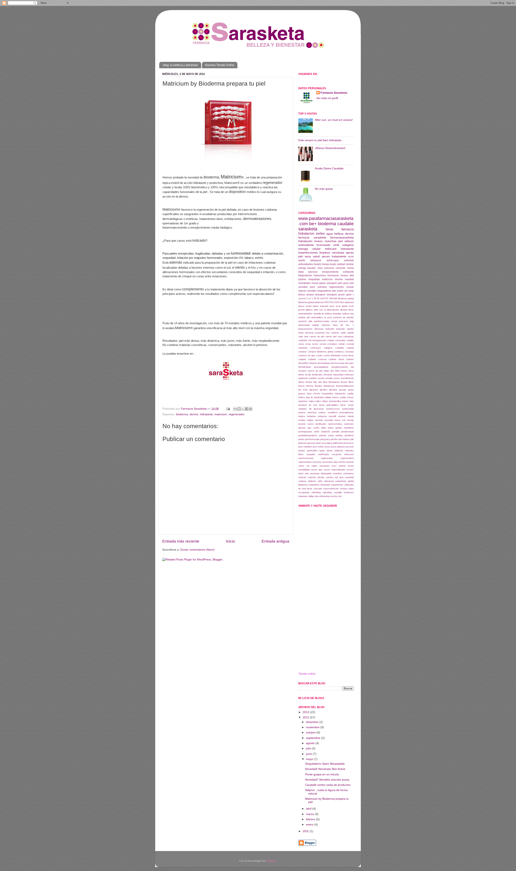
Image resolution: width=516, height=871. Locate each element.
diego (326, 371)
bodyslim (330, 329)
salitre (314, 466)
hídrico (301, 397)
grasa (351, 389)
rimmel (342, 462)
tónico (301, 294)
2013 (306, 712)
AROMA (333, 298)
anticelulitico (317, 317)
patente (322, 435)
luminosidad (348, 409)
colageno (348, 244)
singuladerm (324, 290)
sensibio (311, 290)
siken (301, 473)
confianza (339, 351)
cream (319, 355)
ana (352, 313)
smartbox (337, 473)
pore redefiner (305, 446)
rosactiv (350, 462)
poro (312, 287)
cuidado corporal (317, 359)
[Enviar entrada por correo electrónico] (228, 408)
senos (351, 466)
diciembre (312, 722)
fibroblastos (334, 382)
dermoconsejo (337, 363)
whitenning (324, 496)
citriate (341, 344)
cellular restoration (336, 340)
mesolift (332, 416)
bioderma (182, 414)
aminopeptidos (305, 313)
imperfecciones (308, 252)
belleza (338, 233)
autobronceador (321, 321)
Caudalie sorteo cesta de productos (328, 784)
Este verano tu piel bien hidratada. (320, 140)
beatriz (317, 264)
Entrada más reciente (180, 541)
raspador (310, 454)
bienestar (319, 329)
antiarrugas (333, 260)
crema (350, 268)
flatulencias (329, 386)
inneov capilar (339, 397)
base (335, 325)
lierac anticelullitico (329, 405)
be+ (313, 223)
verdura (343, 488)
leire (352, 401)
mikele (350, 416)
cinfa (336, 244)
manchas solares (317, 412)
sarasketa (307, 228)
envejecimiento (330, 271)
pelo (340, 283)
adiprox (309, 310)
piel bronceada (312, 439)
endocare (349, 374)
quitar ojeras (326, 450)
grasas (301, 393)
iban (308, 397)
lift (310, 409)
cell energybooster (317, 340)
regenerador (236, 414)
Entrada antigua (275, 541)
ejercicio (312, 271)
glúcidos (333, 389)
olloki (323, 428)
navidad (349, 279)
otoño (316, 431)
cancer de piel (316, 336)
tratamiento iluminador (319, 485)
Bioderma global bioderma (311, 302)
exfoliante (348, 271)
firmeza (309, 386)
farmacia (347, 229)
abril (309, 808)
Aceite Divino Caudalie (329, 168)
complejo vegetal (344, 348)
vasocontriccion (331, 488)
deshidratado (304, 367)
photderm (349, 435)
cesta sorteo (311, 344)
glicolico (323, 389)
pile (352, 439)
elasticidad (338, 374)
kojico (311, 401)
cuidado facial (336, 359)
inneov (318, 241)
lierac (330, 229)
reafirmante (323, 454)
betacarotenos (305, 329)
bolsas (325, 264)
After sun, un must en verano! (334, 119)
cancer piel (331, 336)
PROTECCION (331, 302)
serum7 (350, 469)
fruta (305, 389)
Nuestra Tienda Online (219, 65)
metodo (341, 416)
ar (325, 317)
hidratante (206, 414)
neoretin (319, 420)
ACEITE (324, 298)
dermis (194, 414)
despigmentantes (339, 367)
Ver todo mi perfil (327, 98)
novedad (329, 420)
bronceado (323, 244)
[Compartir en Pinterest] (251, 409)
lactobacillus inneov (339, 401)
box (328, 332)
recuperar (336, 454)
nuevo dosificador (317, 424)
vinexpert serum (336, 294)
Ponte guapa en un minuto (322, 774)
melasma (322, 416)
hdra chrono (313, 393)
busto (333, 264)
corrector (340, 268)
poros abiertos (338, 446)
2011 (306, 831)
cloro (320, 268)
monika (301, 420)
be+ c (350, 325)
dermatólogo (324, 363)
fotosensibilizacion (345, 386)
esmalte (329, 378)
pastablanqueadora (307, 435)
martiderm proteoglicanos (341, 412)
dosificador (317, 374)
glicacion (313, 389)
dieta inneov (341, 371)
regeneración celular (341, 287)
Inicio (230, 541)
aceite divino (312, 306)
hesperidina (327, 393)
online (330, 428)
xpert (348, 294)
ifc (312, 397)
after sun (318, 310)
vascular (318, 488)
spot (341, 477)
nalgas (310, 420)
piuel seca (321, 443)
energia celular (309, 248)
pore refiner (318, 446)
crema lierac (347, 355)
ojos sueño (313, 428)
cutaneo (350, 359)
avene (334, 321)
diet (332, 371)
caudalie (345, 223)
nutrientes (349, 424)
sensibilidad (304, 469)
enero (310, 824)
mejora (301, 416)
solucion (302, 477)
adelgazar (315, 260)
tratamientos (337, 485)
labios (325, 401)
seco (334, 466)
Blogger (271, 860)
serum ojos (316, 469)
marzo (310, 814)
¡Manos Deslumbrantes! (330, 148)
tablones (312, 481)
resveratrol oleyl (330, 462)
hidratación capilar (344, 393)
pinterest (302, 443)
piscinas (311, 443)
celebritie (302, 340)
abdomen (349, 302)
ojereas (302, 428)
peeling (339, 435)
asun (329, 317)
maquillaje (314, 279)
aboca (301, 306)
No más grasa (324, 188)
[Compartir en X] (243, 409)
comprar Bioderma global (320, 351)
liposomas (319, 409)
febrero (311, 819)
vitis (316, 496)
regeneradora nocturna (309, 462)
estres (337, 378)
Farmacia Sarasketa (194, 408)
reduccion (349, 454)
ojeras (350, 252)
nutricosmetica (335, 424)
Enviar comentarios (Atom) (197, 549)
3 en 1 (309, 298)
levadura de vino (307, 405)
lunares (302, 412)
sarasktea (324, 466)
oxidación (325, 431)
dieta (301, 271)
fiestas (344, 382)
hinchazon (333, 275)
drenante (328, 374)
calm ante (303, 336)
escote (321, 378)
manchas (330, 241)
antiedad (349, 260)
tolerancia (329, 481)
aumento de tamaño (343, 317)
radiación (338, 450)
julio (309, 748)
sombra (329, 477)
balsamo (326, 325)
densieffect (303, 363)
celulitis (350, 340)
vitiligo (311, 496)
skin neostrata (312, 473)
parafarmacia (347, 431)
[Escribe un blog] (239, 409)
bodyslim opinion (345, 329)
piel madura (344, 439)
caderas (335, 332)
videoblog (316, 492)
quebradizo (312, 450)
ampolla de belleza (322, 313)
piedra (301, 439)
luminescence (333, 409)
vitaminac (303, 496)
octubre (311, 732)
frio (299, 389)
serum (326, 256)
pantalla (335, 431)
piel (340, 241)
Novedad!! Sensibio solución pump (327, 779)
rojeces (302, 290)
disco (351, 371)
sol (345, 290)
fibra (325, 382)
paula (331, 435)
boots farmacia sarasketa (311, 332)
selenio (342, 466)
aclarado (324, 306)
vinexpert (320, 294)
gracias (342, 389)
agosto (310, 743)
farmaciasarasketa (342, 237)
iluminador (319, 397)
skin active (337, 290)
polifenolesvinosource (343, 443)
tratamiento (339, 256)
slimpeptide (326, 473)
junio (309, 753)
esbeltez (313, 378)
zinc (340, 496)
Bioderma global (346, 298)
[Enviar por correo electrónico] (235, 409)
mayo (310, 759)
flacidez (318, 386)
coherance (315, 348)
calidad (341, 264)
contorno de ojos (306, 355)
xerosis (333, 496)
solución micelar (316, 477)
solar (351, 290)
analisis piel (304, 317)
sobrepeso (348, 473)
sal (307, 466)
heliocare (331, 248)
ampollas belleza (341, 313)
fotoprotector (305, 275)
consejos (349, 351)
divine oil (302, 374)
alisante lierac (347, 310)
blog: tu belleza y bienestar (180, 65)
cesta (301, 344)
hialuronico (320, 275)
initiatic (328, 397)
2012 (306, 717)
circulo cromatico (328, 344)
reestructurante (305, 458)
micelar (339, 279)
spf (336, 477)
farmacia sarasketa (312, 237)
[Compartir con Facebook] (247, 409)
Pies (342, 302)
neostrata (338, 252)
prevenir (350, 446)
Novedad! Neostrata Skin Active (325, 769)
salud (316, 256)
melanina (311, 416)
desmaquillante (321, 367)
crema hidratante (332, 355)
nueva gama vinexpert (324, 283)
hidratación (305, 241)
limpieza (324, 252)
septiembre (313, 737)
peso (346, 283)
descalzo (349, 363)
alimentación (333, 310)
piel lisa (334, 439)
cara (340, 336)
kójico (318, 401)
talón (320, 481)
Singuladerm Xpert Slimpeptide (325, 763)
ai (325, 310)
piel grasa (325, 439)
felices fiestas (305, 382)
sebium (349, 241)
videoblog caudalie (332, 492)
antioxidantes (305, 264)
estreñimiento (347, 378)
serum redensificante (334, 469)
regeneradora (347, 458)
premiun (322, 287)
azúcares (343, 321)
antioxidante (306, 244)
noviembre (313, 727)
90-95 (316, 298)
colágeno (328, 348)
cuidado (302, 359)
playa (329, 443)
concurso (329, 268)
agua (329, 233)
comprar (302, 351)
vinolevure (349, 492)
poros (327, 446)
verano (310, 294)
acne (332, 306)
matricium (220, 414)
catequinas (348, 336)
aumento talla (305, 321)
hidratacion (306, 233)
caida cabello (347, 332)
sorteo (320, 233)
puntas (301, 450)
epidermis (303, 378)
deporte (313, 363)
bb (342, 325)
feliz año (317, 382)
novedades (304, 283)
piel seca (304, 256)
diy (309, 374)
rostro (301, 466)
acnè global (342, 306)
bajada (315, 325)
